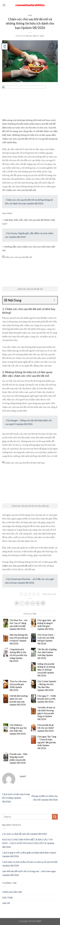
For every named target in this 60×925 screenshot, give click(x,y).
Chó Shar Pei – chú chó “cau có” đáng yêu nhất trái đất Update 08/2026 (18, 624)
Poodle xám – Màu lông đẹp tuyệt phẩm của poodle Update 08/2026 (18, 758)
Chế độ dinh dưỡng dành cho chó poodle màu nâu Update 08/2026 (19, 700)
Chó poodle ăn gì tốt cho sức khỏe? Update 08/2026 (45, 728)
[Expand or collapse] (54, 300)
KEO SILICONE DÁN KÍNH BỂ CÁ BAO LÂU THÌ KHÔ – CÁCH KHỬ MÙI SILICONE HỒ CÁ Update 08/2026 (28, 843)
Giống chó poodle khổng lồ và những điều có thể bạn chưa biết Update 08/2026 (46, 670)
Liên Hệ (6, 903)
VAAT (42, 36)
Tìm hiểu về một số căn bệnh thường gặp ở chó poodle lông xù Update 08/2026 (46, 713)
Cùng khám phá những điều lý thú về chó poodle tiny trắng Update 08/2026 (18, 655)
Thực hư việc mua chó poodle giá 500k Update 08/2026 (18, 685)
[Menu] (4, 5)
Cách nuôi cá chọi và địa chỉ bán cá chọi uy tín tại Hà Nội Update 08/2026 (29, 863)
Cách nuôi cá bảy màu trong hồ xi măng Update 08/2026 (16, 798)
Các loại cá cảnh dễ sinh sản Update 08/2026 (24, 833)
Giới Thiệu (7, 897)
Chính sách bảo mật (12, 891)
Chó (30, 15)
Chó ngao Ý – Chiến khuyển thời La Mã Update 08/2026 (46, 699)
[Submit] (55, 817)
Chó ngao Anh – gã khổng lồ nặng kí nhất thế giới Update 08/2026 (46, 624)
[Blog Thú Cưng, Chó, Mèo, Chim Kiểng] (30, 5)
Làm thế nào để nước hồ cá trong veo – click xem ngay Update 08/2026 (29, 873)
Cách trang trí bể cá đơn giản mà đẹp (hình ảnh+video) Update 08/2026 (29, 854)
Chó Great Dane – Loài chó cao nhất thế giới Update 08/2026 (46, 639)
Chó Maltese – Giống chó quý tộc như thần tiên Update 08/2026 (18, 729)
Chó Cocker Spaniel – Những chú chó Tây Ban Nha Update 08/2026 (46, 685)
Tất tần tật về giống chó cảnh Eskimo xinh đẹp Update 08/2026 (47, 653)
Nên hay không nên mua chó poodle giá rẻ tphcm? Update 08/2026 (19, 639)
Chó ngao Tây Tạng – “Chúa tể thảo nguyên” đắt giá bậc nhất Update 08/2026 (46, 742)
